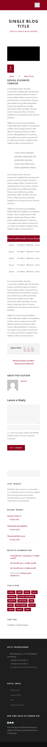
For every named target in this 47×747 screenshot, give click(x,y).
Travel (19, 609)
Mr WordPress (16, 563)
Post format (21, 605)
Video (27, 609)
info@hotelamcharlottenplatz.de (23, 667)
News (10, 605)
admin (11, 76)
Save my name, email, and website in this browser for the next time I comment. (23, 436)
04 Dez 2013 (15, 529)
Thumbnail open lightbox (17, 526)
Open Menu (37, 5)
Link (31, 601)
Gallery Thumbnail (26, 596)
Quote (31, 605)
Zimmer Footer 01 (14, 516)
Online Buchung (17, 705)
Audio (27, 592)
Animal (11, 592)
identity (11, 601)
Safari (10, 609)
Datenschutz (15, 695)
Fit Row (31, 76)
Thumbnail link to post (16, 536)
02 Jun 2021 (14, 519)
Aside (19, 592)
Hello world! (31, 563)
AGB (12, 700)
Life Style (22, 601)
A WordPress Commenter (21, 556)
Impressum (15, 690)
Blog (25, 76)
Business (11, 596)
